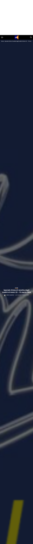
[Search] (31, 37)
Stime (16, 288)
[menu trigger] (2, 37)
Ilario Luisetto (10, 295)
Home (2, 41)
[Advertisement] (16, 17)
